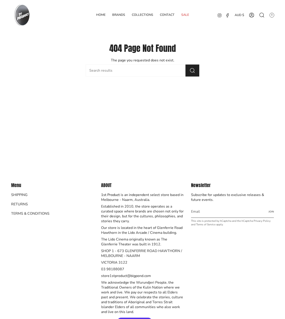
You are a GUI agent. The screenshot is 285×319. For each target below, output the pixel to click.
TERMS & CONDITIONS (30, 213)
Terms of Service (206, 224)
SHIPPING (19, 194)
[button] (118, 15)
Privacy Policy (262, 221)
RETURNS (19, 204)
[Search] (192, 71)
